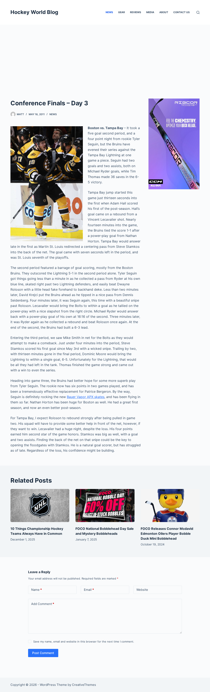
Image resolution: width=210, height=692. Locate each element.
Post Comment (43, 653)
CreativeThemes (84, 685)
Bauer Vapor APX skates (85, 397)
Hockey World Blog (34, 12)
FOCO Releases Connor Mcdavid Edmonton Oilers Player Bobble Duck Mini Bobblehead (167, 534)
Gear (121, 12)
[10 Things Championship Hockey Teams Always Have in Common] (39, 505)
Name (36, 590)
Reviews (135, 12)
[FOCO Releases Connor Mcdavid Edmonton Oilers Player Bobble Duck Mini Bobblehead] (170, 505)
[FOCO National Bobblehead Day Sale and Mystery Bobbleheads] (104, 505)
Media (150, 12)
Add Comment (42, 604)
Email (89, 590)
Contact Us (181, 12)
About (163, 12)
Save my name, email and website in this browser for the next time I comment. (83, 641)
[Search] (198, 12)
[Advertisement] (105, 55)
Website (142, 590)
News (109, 12)
